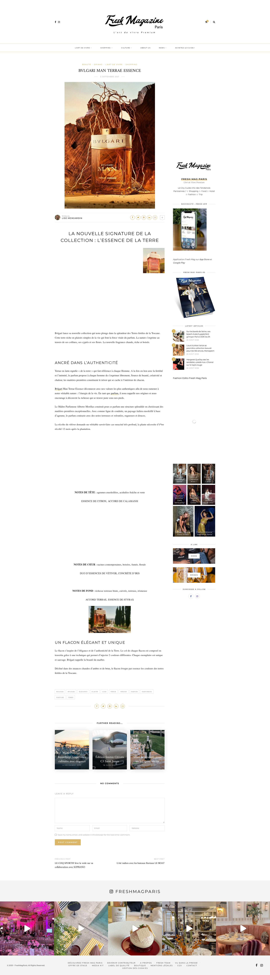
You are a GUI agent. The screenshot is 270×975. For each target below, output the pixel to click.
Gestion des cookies (135, 968)
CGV (179, 965)
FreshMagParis (138, 891)
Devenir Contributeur (121, 963)
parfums (60, 697)
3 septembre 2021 (109, 77)
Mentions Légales (162, 965)
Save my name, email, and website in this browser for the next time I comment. (94, 835)
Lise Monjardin (72, 218)
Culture (125, 48)
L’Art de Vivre (82, 48)
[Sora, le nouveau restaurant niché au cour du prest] (243, 928)
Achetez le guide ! (185, 48)
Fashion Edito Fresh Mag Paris (190, 378)
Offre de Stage (77, 965)
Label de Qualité (119, 965)
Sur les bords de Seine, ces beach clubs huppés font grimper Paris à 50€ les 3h (198, 334)
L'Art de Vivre (114, 64)
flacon (95, 692)
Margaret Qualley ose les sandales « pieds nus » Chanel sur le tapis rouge (199, 362)
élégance (83, 692)
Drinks (98, 64)
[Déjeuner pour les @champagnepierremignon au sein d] (135, 928)
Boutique (140, 965)
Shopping (105, 48)
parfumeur (147, 692)
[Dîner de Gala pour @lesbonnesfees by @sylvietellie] (27, 928)
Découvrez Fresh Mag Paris (85, 963)
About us (145, 48)
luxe (104, 692)
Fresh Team (163, 963)
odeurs (123, 692)
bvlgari (71, 692)
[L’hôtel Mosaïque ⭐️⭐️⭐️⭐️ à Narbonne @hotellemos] (81, 928)
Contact (191, 965)
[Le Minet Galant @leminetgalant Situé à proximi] (189, 928)
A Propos (146, 963)
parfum (114, 393)
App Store (204, 259)
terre (70, 697)
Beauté (86, 64)
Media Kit (98, 965)
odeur (113, 692)
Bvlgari (58, 388)
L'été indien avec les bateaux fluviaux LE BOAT (141, 863)
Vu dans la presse (186, 963)
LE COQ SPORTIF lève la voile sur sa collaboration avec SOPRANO (74, 865)
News (162, 48)
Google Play (179, 262)
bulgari (60, 692)
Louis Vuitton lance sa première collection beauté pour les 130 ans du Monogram (200, 348)
